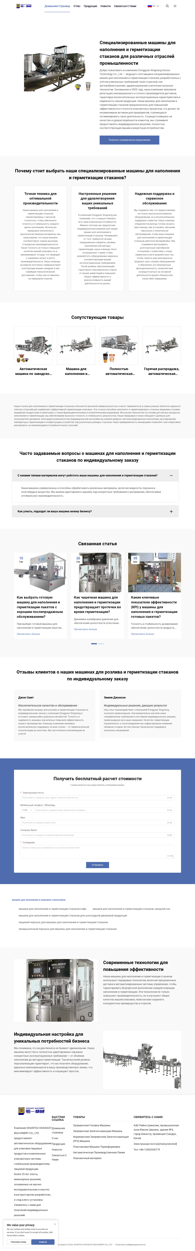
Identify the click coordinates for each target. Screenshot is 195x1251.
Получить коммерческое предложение (129, 140)
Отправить (97, 865)
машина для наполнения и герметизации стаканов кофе (52, 908)
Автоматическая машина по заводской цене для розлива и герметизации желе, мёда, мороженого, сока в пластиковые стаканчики (33, 371)
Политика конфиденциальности (130, 1244)
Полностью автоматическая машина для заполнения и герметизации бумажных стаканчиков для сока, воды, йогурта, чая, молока (119, 371)
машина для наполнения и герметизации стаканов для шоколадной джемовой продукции (73, 915)
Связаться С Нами (125, 6)
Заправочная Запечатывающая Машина (97, 1131)
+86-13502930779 (149, 1149)
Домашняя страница (57, 6)
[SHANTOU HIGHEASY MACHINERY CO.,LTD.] (24, 6)
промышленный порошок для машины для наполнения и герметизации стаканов (67, 928)
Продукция (90, 6)
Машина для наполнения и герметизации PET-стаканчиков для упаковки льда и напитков (76, 371)
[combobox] (27, 810)
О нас (77, 6)
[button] (94, 643)
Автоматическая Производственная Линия (99, 1152)
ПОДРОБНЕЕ (33, 345)
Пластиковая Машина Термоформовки (96, 1146)
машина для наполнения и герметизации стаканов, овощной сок (131, 908)
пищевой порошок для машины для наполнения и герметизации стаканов (63, 922)
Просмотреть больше (28, 634)
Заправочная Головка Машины (91, 1125)
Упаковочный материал (87, 1158)
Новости (105, 6)
